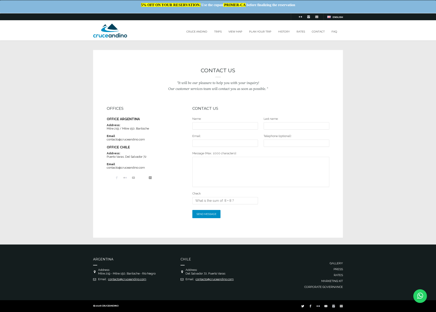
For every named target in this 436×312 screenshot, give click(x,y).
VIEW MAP (235, 31)
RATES (301, 31)
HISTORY (284, 31)
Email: (196, 136)
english (338, 17)
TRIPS (218, 31)
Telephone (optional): (278, 136)
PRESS (338, 269)
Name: (196, 118)
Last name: (271, 118)
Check (196, 193)
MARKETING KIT (332, 281)
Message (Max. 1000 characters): (214, 153)
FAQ (334, 31)
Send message (206, 214)
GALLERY (336, 263)
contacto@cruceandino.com (126, 139)
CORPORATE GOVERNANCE (323, 287)
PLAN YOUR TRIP (260, 31)
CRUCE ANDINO (196, 31)
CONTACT (318, 31)
